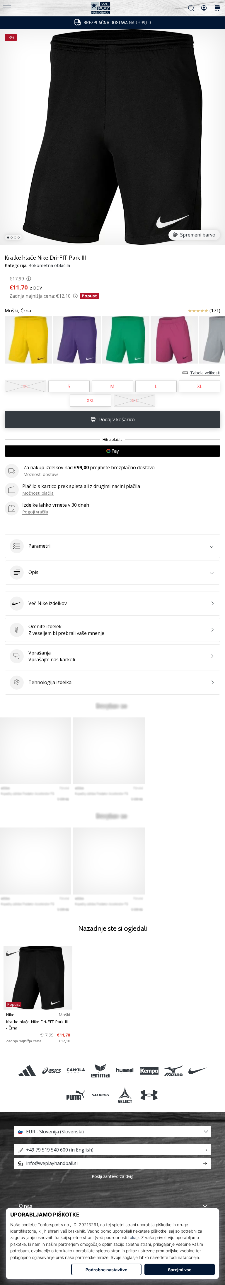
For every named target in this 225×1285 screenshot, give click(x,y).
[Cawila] (76, 1070)
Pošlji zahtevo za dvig (113, 1176)
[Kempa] (149, 1070)
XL (199, 386)
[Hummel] (124, 1070)
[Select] (124, 1095)
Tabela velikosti (205, 373)
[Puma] (76, 1095)
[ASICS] (51, 1070)
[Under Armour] (149, 1095)
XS (25, 386)
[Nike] (198, 1070)
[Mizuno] (173, 1070)
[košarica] (217, 8)
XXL (91, 400)
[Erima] (100, 1070)
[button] (112, 546)
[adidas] (27, 1070)
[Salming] (100, 1095)
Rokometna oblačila (49, 265)
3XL (134, 400)
